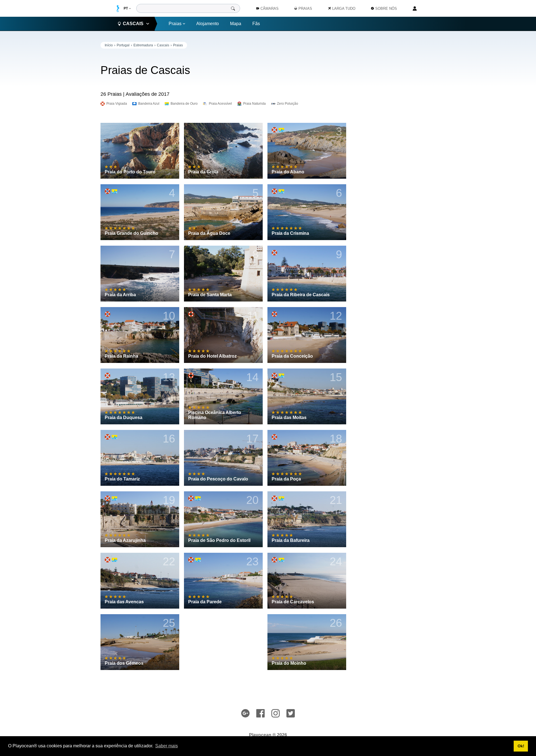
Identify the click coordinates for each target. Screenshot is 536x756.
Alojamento (207, 23)
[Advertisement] (394, 125)
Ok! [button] (521, 746)
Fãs (256, 23)
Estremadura (143, 45)
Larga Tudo (343, 8)
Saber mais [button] (166, 745)
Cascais (163, 45)
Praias (175, 23)
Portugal (123, 45)
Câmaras (269, 8)
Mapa (235, 23)
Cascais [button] (133, 23)
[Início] (117, 8)
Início (109, 45)
